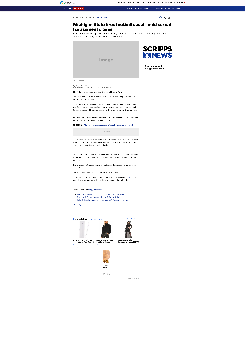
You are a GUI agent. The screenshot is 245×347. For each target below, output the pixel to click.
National (137, 3)
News (75, 18)
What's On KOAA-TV (177, 8)
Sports (155, 3)
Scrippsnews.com (95, 189)
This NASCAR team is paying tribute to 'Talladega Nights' (98, 197)
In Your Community (143, 8)
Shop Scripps (166, 3)
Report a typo (78, 205)
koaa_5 (65, 8)
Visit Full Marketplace (133, 219)
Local (129, 3)
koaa (67, 8)
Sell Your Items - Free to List (96, 219)
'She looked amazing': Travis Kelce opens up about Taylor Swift (100, 194)
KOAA (62, 8)
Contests (167, 8)
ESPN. (130, 177)
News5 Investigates (157, 8)
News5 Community (131, 8)
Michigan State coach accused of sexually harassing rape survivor (109, 125)
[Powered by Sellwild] (136, 278)
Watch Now (178, 3)
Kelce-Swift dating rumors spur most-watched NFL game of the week (102, 200)
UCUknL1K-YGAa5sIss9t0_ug (70, 8)
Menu (120, 3)
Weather (147, 3)
